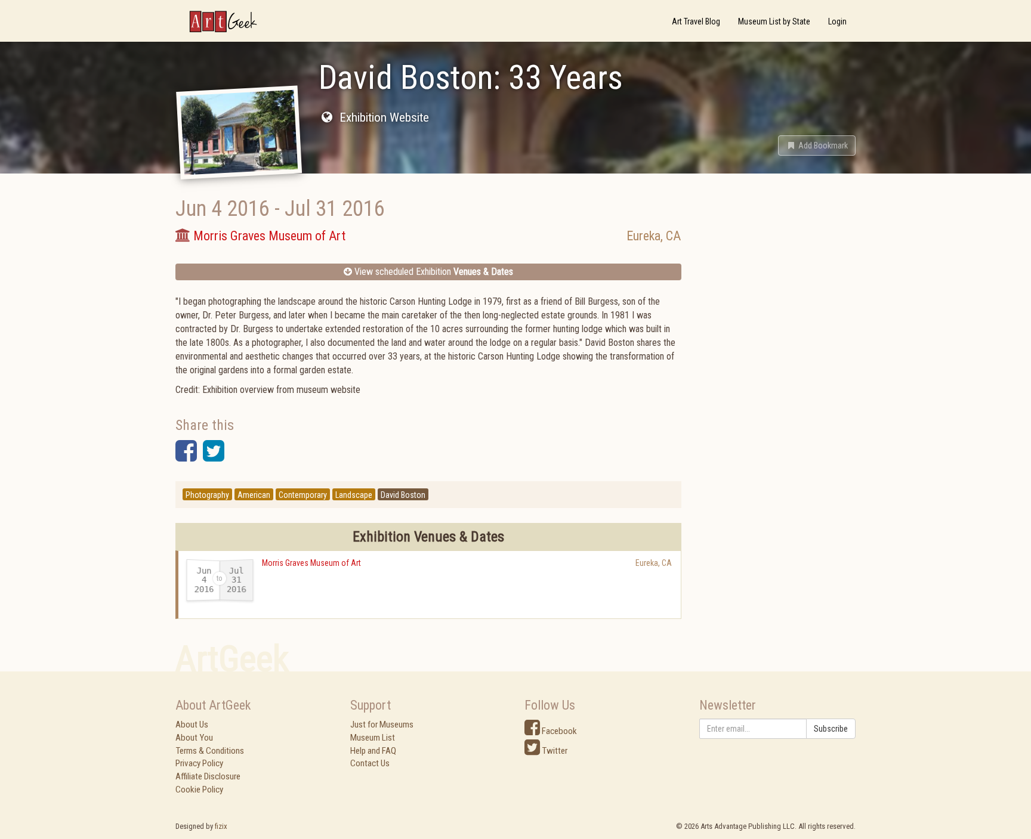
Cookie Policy (199, 789)
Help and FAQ (373, 750)
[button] (817, 145)
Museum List (372, 737)
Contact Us (370, 763)
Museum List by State (774, 21)
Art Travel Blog (696, 21)
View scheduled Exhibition (432, 271)
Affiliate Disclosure (207, 776)
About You (194, 737)
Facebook (558, 731)
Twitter (553, 750)
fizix (221, 826)
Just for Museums (381, 724)
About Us (191, 724)
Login (837, 21)
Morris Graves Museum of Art (311, 563)
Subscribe (831, 728)
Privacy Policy (199, 763)
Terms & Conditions (209, 750)
